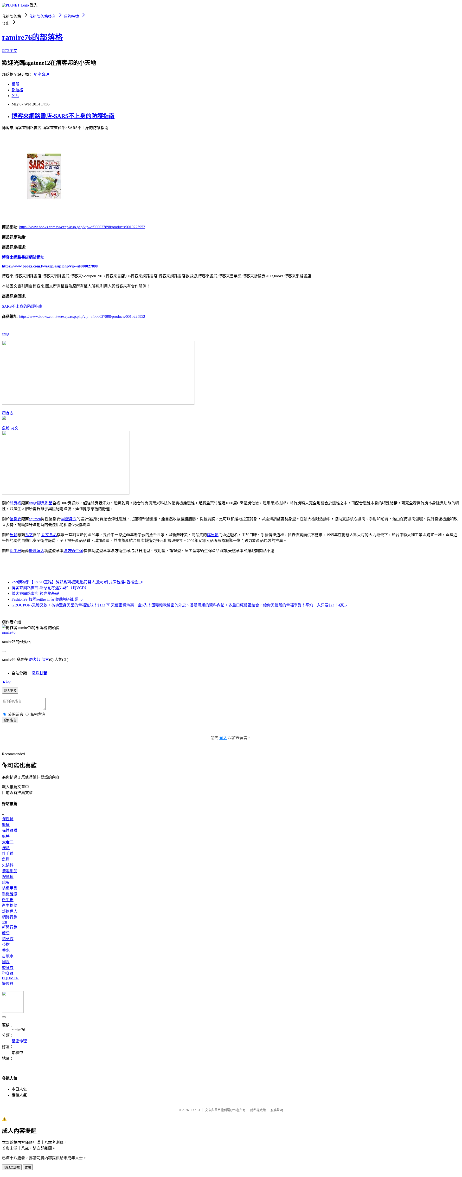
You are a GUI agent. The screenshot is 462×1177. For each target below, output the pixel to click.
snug (5, 334)
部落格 (17, 90)
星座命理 (41, 74)
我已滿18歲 (12, 1167)
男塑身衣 (69, 519)
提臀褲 (7, 984)
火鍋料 (7, 865)
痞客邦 (34, 659)
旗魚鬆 (212, 535)
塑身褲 (7, 973)
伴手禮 (7, 854)
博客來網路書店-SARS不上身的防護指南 (63, 116)
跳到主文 (9, 51)
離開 (28, 1167)
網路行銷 (9, 917)
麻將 (6, 836)
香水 (6, 950)
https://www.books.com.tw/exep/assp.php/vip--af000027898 (50, 266)
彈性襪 (7, 819)
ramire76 (8, 632)
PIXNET (195, 1110)
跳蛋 (6, 882)
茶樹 (6, 945)
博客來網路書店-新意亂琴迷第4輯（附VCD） (50, 588)
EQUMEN (10, 978)
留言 (45, 659)
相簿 (15, 84)
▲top (6, 681)
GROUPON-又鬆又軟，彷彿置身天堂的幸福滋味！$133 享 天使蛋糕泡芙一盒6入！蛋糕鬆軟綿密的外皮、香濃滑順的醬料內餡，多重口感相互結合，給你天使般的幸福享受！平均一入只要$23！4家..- (179, 605)
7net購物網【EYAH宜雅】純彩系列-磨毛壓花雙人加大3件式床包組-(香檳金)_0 (77, 582)
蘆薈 (6, 933)
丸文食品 (49, 535)
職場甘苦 (39, 673)
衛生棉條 (9, 906)
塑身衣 (7, 413)
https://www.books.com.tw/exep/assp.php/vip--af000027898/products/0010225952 (82, 227)
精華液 (7, 939)
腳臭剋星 (44, 503)
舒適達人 (36, 551)
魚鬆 (6, 428)
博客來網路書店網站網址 (23, 257)
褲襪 (6, 825)
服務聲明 (276, 1110)
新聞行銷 (9, 927)
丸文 (14, 428)
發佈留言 (10, 720)
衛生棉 (15, 551)
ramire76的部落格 (32, 37)
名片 (15, 96)
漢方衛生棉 (73, 551)
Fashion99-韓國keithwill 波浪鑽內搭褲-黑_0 (47, 599)
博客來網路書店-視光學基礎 (35, 594)
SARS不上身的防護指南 (22, 306)
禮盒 (6, 848)
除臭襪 (15, 503)
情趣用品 (9, 871)
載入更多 (10, 691)
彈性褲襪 (9, 830)
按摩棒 (7, 877)
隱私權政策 (258, 1110)
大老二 (7, 842)
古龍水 (7, 956)
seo (4, 922)
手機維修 (9, 894)
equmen (35, 519)
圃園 (6, 962)
